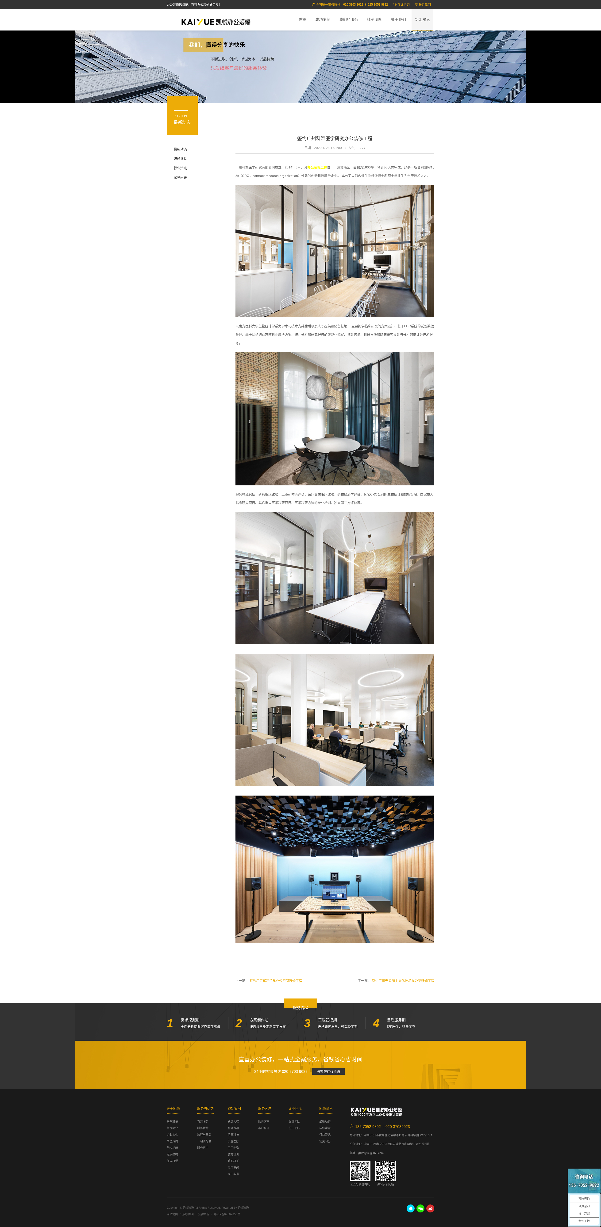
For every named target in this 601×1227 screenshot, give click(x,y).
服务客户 (202, 1148)
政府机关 (233, 1161)
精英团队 (374, 20)
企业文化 (172, 1134)
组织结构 (172, 1154)
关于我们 (398, 20)
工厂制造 (233, 1148)
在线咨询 (403, 4)
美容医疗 (233, 1141)
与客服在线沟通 (328, 1072)
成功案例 (322, 20)
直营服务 (202, 1121)
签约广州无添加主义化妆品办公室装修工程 (403, 981)
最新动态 (180, 149)
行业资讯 (180, 168)
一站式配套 (204, 1141)
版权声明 (188, 1214)
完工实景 (233, 1174)
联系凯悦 (172, 1121)
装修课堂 (180, 158)
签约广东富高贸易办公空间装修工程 (276, 981)
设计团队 (294, 1121)
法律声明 (203, 1214)
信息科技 (233, 1134)
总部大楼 (233, 1121)
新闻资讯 (422, 20)
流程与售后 (204, 1134)
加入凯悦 (172, 1161)
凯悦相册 (172, 1148)
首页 (302, 20)
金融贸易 (233, 1128)
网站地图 (172, 1214)
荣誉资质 (172, 1141)
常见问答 (180, 177)
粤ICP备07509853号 (227, 1214)
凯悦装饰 (216, 21)
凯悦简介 (172, 1128)
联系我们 (425, 4)
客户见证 (264, 1128)
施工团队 (294, 1128)
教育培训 (233, 1154)
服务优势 (202, 1128)
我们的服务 (348, 20)
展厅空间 (233, 1167)
